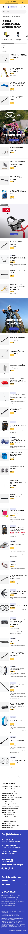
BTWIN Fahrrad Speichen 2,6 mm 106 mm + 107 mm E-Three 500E (17, 149)
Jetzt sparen (14, 234)
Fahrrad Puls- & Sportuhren (8, 810)
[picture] (4, 58)
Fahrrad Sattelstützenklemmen (9, 808)
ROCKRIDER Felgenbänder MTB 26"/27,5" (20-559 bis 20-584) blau (18, 192)
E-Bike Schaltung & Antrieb (8, 821)
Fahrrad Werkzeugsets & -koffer (10, 825)
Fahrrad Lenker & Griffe (7, 795)
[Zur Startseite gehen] (12, 7)
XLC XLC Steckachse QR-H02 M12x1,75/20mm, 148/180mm (18, 592)
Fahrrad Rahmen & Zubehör (8, 816)
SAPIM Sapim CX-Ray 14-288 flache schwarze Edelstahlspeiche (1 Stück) (17, 686)
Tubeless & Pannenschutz (18, 40)
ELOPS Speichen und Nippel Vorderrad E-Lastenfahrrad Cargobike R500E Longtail (17, 365)
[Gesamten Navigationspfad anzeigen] (2, 16)
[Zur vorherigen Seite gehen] (8, 776)
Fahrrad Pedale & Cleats (7, 799)
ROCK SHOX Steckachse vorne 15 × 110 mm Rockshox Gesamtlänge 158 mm (18, 577)
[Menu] (3, 7)
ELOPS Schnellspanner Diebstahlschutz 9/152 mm (17, 350)
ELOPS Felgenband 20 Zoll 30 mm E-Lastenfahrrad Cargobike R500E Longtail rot (18, 380)
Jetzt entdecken (14, 140)
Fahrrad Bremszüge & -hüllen (9, 793)
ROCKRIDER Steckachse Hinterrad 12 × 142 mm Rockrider (16, 98)
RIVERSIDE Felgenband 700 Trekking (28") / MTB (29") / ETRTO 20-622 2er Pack (17, 84)
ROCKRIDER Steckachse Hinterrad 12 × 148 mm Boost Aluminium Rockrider (18, 337)
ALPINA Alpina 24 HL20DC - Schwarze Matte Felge (17, 668)
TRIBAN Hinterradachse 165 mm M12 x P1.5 (18, 271)
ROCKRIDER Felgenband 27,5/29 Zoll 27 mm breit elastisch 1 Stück (16, 454)
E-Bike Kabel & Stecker (7, 814)
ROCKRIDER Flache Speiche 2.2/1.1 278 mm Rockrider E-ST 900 (18, 482)
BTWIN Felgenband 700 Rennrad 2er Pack (16, 69)
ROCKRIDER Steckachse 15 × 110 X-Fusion (16, 408)
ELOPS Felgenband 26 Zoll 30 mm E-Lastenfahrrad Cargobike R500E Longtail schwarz (17, 705)
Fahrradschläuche (7, 39)
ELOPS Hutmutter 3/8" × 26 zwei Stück (17, 467)
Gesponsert (3, 110)
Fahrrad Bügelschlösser (7, 801)
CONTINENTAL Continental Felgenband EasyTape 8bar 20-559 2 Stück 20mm (18, 529)
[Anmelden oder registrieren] (21, 7)
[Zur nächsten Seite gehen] (20, 776)
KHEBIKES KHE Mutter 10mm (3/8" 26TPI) (17, 563)
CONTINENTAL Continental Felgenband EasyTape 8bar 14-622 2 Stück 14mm (18, 425)
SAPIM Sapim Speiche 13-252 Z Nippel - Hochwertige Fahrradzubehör (18, 544)
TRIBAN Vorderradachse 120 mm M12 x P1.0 (16, 495)
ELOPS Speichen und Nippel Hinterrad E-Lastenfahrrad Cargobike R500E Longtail (17, 163)
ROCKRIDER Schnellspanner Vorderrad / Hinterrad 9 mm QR (18, 55)
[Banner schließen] (25, 2)
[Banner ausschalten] (23, 2)
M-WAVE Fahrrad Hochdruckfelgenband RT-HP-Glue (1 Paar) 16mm (18, 441)
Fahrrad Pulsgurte (6, 823)
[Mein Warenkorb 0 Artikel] (25, 7)
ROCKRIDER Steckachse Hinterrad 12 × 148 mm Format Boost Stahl (18, 243)
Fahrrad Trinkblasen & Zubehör (9, 819)
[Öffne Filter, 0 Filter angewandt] (3, 47)
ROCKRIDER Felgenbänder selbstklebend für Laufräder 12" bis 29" (17, 286)
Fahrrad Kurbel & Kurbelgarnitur (9, 791)
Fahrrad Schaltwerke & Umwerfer (10, 788)
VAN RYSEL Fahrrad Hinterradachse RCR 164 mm (18, 177)
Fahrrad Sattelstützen (7, 827)
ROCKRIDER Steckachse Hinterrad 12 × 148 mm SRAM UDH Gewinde (18, 654)
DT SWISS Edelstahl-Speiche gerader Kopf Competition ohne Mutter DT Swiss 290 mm (18, 396)
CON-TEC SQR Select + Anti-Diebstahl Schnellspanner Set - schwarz (18, 259)
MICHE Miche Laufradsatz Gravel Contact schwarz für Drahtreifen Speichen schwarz (18, 760)
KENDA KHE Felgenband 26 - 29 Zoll (18, 640)
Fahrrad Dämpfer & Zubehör (8, 804)
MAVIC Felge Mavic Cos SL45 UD (18, 605)
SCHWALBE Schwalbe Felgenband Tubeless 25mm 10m (17, 720)
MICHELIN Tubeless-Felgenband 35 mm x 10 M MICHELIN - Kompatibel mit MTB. (18, 621)
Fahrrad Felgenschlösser (8, 812)
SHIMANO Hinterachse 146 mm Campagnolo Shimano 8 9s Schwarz (18, 740)
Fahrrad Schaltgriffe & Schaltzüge (10, 786)
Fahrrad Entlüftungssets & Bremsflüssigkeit (13, 797)
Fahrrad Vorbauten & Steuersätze (10, 806)
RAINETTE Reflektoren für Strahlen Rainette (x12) (17, 511)
